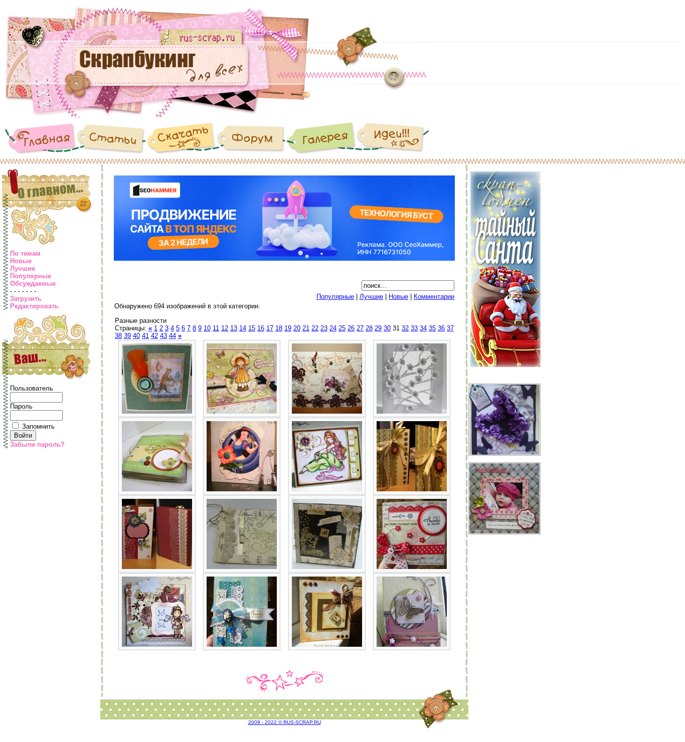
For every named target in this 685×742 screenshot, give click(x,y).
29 (378, 328)
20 (296, 328)
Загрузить (26, 298)
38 (118, 335)
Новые (21, 261)
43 (163, 335)
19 (287, 328)
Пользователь (31, 388)
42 (154, 335)
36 (441, 328)
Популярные (30, 276)
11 (216, 328)
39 (127, 335)
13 (233, 328)
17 (269, 328)
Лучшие (22, 268)
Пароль (21, 406)
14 (242, 328)
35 (432, 328)
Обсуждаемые (33, 283)
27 (360, 328)
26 (351, 328)
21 (305, 328)
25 (342, 328)
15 (251, 328)
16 (260, 328)
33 (414, 328)
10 (207, 328)
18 (278, 328)
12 (224, 328)
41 (145, 335)
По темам (25, 253)
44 (172, 335)
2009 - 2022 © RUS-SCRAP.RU (284, 722)
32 (405, 328)
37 (450, 328)
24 (332, 328)
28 (369, 328)
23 (323, 328)
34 (423, 328)
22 (314, 328)
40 (136, 335)
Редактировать (34, 306)
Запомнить (38, 426)
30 (387, 328)
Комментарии (434, 296)
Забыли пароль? (37, 444)
